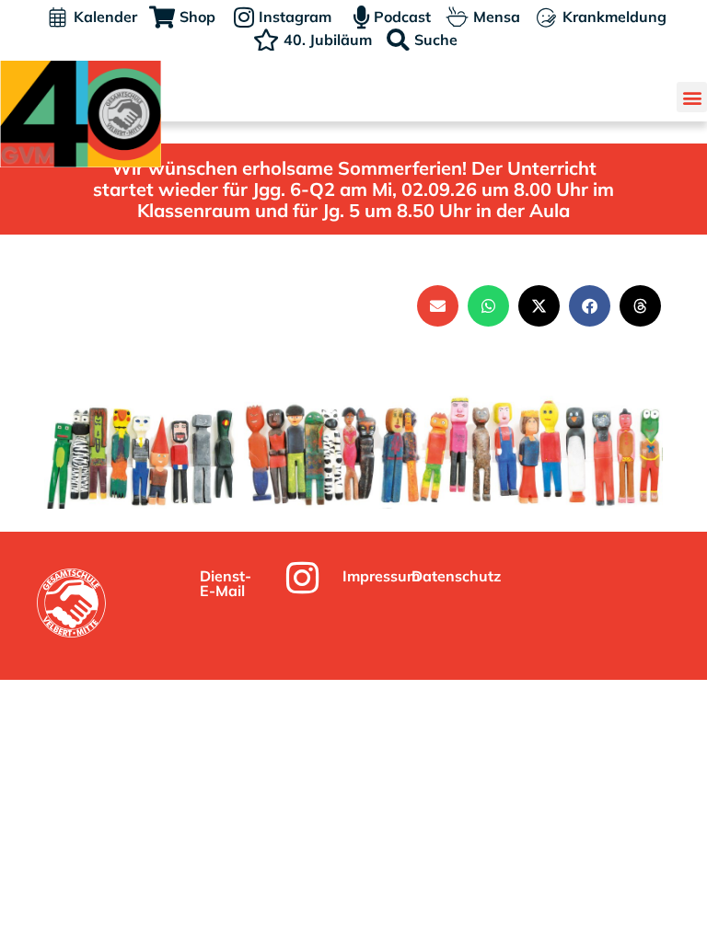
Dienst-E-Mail (225, 583)
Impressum (381, 576)
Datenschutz (456, 576)
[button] (692, 97)
